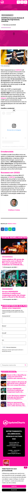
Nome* (4, 326)
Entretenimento (7, 15)
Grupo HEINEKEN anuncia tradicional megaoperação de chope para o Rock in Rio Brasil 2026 (13, 295)
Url (3, 340)
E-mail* (4, 333)
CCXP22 (12, 177)
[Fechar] (25, 467)
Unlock (3, 98)
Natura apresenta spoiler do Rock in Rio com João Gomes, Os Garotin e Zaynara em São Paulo (16, 406)
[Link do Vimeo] (2, 2)
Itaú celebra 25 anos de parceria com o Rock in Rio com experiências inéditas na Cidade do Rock (13, 262)
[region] (14, 479)
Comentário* (6, 316)
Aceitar (14, 486)
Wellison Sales (12, 223)
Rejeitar (14, 490)
